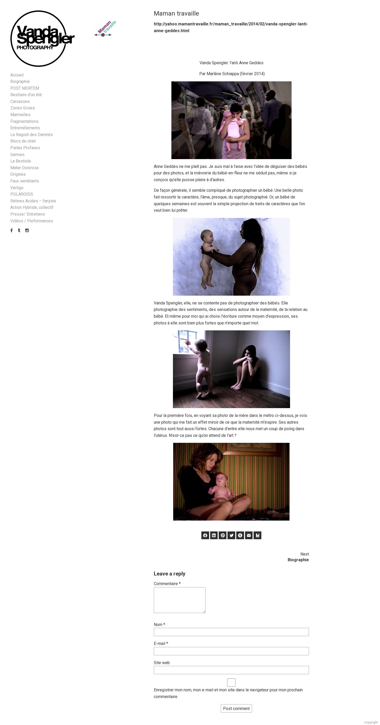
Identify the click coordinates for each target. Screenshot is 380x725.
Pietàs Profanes (25, 147)
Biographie (20, 81)
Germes (17, 154)
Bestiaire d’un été (26, 94)
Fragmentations (24, 121)
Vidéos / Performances (31, 220)
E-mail (161, 643)
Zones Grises (22, 107)
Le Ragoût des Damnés (31, 134)
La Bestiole (20, 161)
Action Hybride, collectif (32, 207)
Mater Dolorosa (24, 167)
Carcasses (20, 101)
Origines (18, 174)
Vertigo (17, 187)
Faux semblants (24, 181)
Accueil (17, 75)
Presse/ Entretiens (27, 214)
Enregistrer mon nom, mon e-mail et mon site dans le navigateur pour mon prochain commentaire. (228, 693)
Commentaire (167, 583)
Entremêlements (25, 127)
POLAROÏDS (21, 194)
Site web (162, 662)
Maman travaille (176, 13)
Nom (159, 624)
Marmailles (20, 114)
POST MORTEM (24, 88)
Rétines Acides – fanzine (33, 200)
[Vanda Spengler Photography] (42, 39)
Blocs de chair (23, 141)
